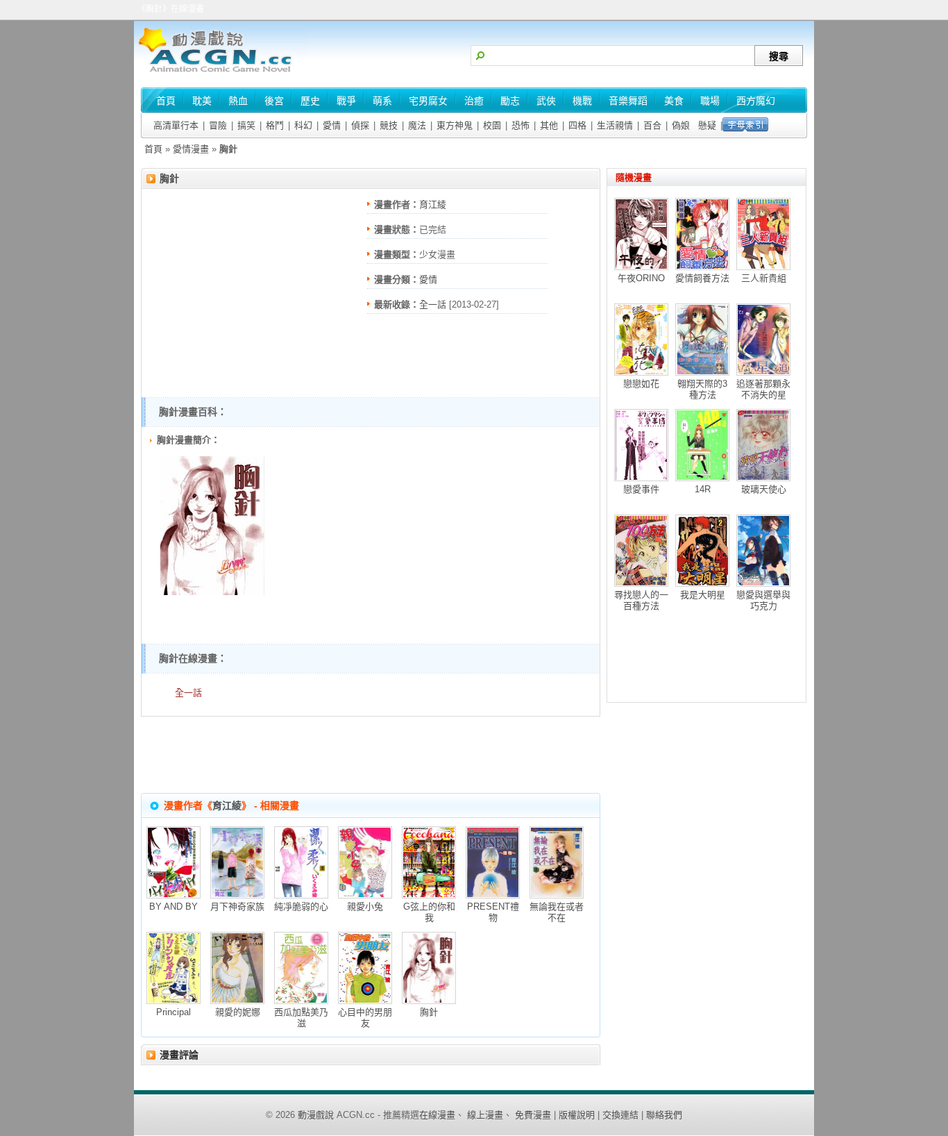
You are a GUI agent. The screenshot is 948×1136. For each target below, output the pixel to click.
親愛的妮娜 (237, 1012)
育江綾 (432, 204)
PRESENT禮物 (493, 912)
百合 (652, 125)
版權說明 (577, 1115)
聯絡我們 (664, 1115)
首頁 (153, 149)
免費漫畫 (533, 1115)
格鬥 (275, 125)
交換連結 (620, 1115)
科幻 (303, 125)
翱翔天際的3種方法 (702, 389)
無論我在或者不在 (557, 912)
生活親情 (615, 125)
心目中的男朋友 (365, 1017)
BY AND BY (173, 906)
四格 (577, 125)
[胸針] (212, 592)
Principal (173, 1012)
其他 (549, 125)
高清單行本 (175, 125)
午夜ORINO (641, 278)
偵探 (360, 125)
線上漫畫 (485, 1115)
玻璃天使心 (763, 489)
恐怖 (520, 125)
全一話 (432, 304)
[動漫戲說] (220, 73)
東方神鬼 (455, 125)
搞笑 (246, 125)
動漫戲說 (316, 1115)
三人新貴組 (763, 278)
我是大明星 (702, 595)
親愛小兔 (365, 906)
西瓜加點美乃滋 (301, 1017)
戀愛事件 (641, 489)
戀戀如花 (641, 383)
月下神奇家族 (237, 906)
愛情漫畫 (191, 149)
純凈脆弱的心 (301, 906)
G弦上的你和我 (429, 912)
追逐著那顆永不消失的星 (763, 389)
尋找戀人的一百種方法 (641, 600)
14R (703, 489)
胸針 (169, 178)
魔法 (417, 125)
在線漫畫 (437, 1115)
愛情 (332, 125)
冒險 (218, 125)
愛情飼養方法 (702, 278)
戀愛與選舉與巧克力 (763, 600)
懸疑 (707, 125)
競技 (389, 125)
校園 (492, 125)
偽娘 (681, 125)
